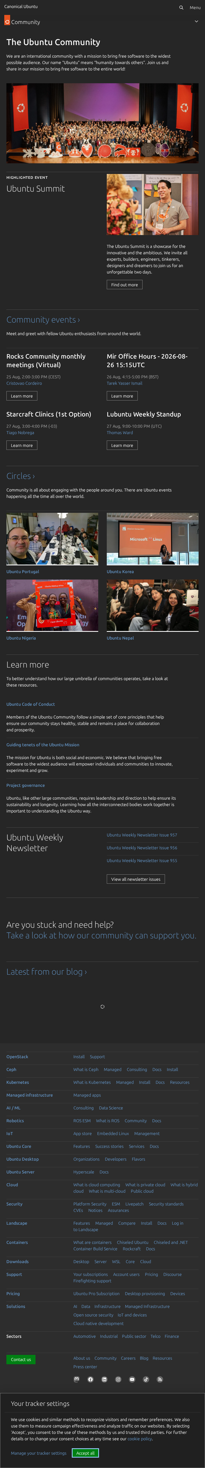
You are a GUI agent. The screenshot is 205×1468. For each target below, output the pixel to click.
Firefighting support (92, 1280)
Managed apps (87, 1095)
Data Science (111, 1107)
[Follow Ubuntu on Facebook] (91, 1380)
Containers (17, 1242)
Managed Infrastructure (147, 1306)
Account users (126, 1274)
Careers (128, 1358)
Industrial (109, 1336)
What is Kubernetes (92, 1082)
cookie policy (140, 1438)
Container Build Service (95, 1248)
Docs (156, 1069)
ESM (116, 1203)
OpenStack (17, 1056)
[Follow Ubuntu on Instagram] (119, 1380)
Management (147, 1133)
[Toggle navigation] (196, 21)
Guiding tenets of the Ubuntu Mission (42, 744)
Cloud (12, 1184)
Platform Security (90, 1203)
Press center (85, 1366)
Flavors (138, 1159)
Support (97, 1056)
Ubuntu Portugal (22, 571)
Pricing (151, 1274)
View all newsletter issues (135, 879)
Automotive (84, 1336)
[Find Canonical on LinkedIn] (105, 1380)
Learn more (22, 396)
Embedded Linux (113, 1133)
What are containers (92, 1242)
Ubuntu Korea (120, 571)
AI (75, 1306)
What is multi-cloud (107, 1191)
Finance (172, 1336)
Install (79, 1056)
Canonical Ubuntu (21, 6)
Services (136, 1146)
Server (100, 1261)
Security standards (166, 1203)
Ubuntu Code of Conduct (30, 704)
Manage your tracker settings (38, 1453)
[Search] (181, 7)
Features (81, 1146)
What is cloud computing (96, 1184)
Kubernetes (17, 1082)
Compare (127, 1223)
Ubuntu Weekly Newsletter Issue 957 (142, 834)
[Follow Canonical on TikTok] (147, 1380)
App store (82, 1133)
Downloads (17, 1261)
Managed (112, 1069)
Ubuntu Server (20, 1171)
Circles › (20, 476)
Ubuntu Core (18, 1146)
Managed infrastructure (29, 1095)
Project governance (25, 785)
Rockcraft (132, 1248)
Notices (95, 1210)
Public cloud (142, 1191)
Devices (177, 1293)
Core (130, 1261)
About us (81, 1358)
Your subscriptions (90, 1274)
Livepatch (134, 1203)
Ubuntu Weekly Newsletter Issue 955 (142, 860)
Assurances (118, 1210)
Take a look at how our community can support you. (101, 935)
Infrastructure (107, 1306)
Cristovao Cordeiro (24, 383)
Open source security (93, 1314)
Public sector (134, 1336)
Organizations (86, 1159)
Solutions (15, 1306)
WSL (116, 1261)
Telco (155, 1336)
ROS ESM (82, 1120)
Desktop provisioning (145, 1293)
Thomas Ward (120, 432)
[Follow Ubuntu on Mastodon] (77, 1380)
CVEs (78, 1210)
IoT (9, 1133)
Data (85, 1306)
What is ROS (107, 1120)
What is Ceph (85, 1069)
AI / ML (13, 1107)
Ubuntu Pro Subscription (96, 1293)
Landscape (16, 1223)
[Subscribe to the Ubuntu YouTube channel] (133, 1380)
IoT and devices (132, 1314)
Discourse (172, 1274)
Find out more (124, 284)
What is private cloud (145, 1184)
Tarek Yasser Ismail (124, 383)
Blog (144, 1358)
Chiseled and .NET (171, 1242)
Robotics (15, 1120)
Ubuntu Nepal (120, 638)
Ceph (11, 1069)
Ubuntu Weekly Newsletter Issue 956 (142, 847)
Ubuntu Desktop (22, 1159)
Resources (180, 1082)
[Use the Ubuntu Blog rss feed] (161, 1380)
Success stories (109, 1146)
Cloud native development (98, 1323)
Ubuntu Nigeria (21, 638)
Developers (116, 1159)
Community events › (43, 319)
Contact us (21, 1359)
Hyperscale (83, 1171)
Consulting (137, 1069)
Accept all (85, 1453)
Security (14, 1203)
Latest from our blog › (46, 971)
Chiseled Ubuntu (132, 1242)
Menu (195, 7)
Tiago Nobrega (20, 432)
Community (136, 1120)
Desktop (81, 1261)
